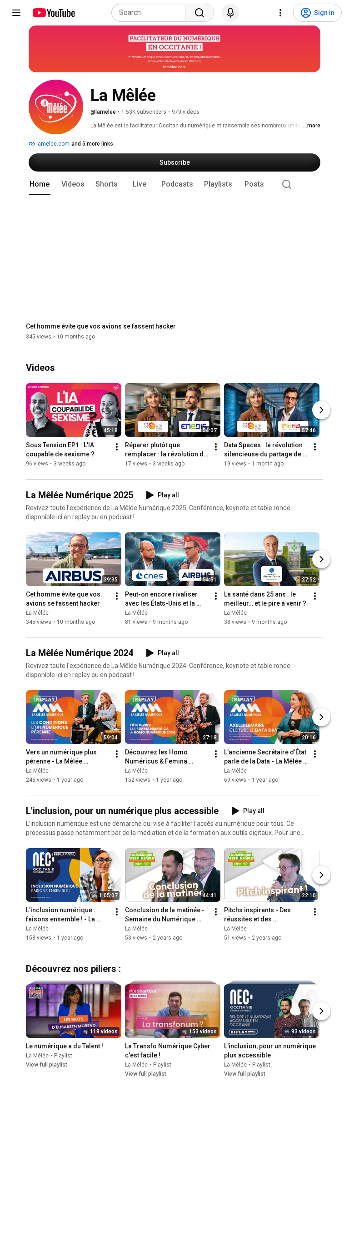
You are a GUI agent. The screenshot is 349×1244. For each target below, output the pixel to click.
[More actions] (117, 447)
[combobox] (151, 12)
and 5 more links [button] (92, 144)
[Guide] (16, 12)
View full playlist (46, 1065)
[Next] (321, 410)
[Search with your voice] (230, 13)
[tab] (39, 184)
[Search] (199, 13)
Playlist (63, 1055)
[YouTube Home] (53, 12)
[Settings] (280, 12)
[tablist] (174, 184)
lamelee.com (52, 144)
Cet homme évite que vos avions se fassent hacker (101, 326)
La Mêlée (37, 613)
